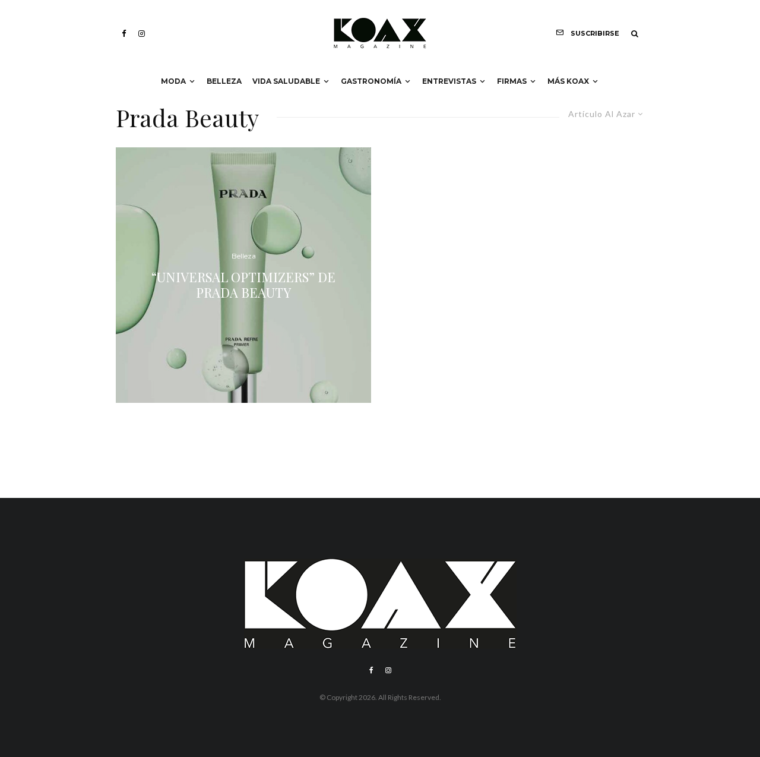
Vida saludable (286, 81)
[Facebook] (124, 33)
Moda (173, 81)
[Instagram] (141, 33)
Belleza (224, 81)
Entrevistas (449, 81)
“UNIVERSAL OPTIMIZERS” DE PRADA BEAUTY (243, 284)
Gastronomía (371, 81)
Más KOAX (568, 81)
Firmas (512, 81)
